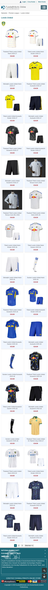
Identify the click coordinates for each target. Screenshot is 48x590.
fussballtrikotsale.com (23, 585)
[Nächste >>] (29, 545)
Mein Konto (42, 2)
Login (24, 2)
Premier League (14, 13)
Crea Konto (31, 2)
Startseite (4, 13)
